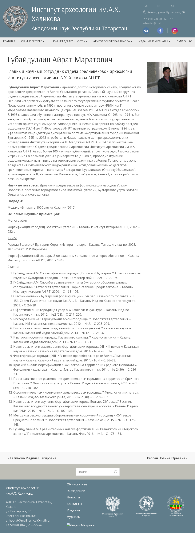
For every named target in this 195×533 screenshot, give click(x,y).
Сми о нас (184, 41)
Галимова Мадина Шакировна (33, 458)
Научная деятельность (68, 41)
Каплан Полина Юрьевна (166, 458)
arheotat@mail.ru (18, 520)
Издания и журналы (153, 41)
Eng (158, 6)
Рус (145, 6)
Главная (9, 41)
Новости (73, 497)
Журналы (73, 517)
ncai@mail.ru (40, 520)
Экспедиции (76, 491)
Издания (73, 510)
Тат (171, 6)
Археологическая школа (112, 41)
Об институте (32, 41)
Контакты (74, 504)
